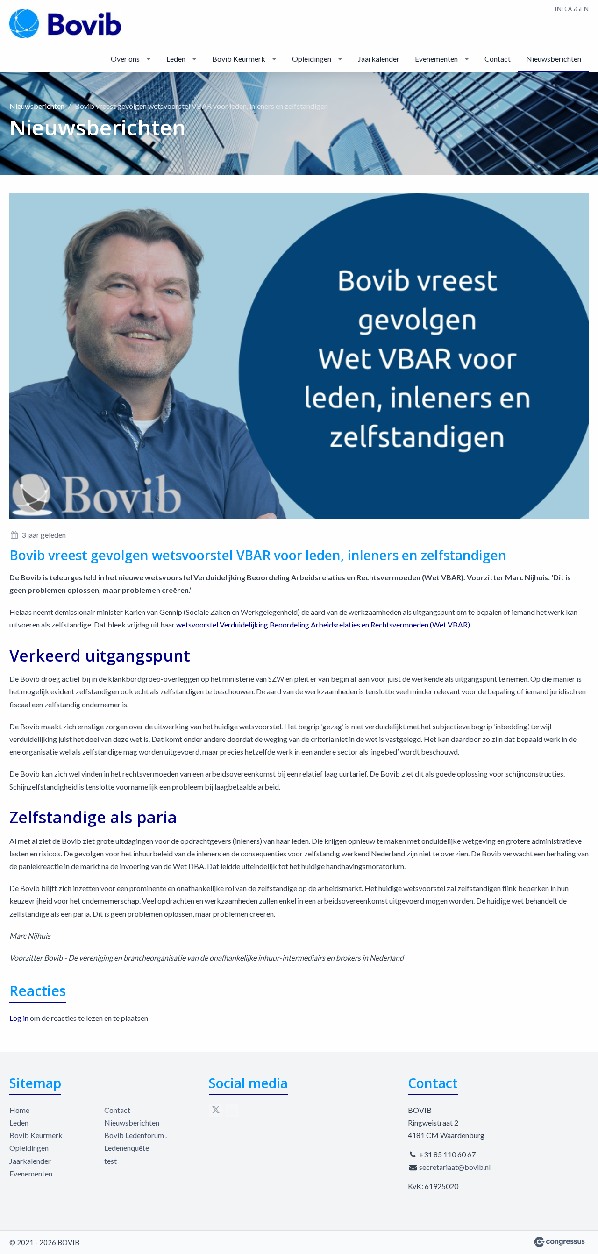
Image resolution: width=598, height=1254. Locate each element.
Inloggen (572, 9)
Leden (175, 58)
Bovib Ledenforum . (135, 1135)
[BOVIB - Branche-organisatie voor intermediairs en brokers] (65, 23)
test (110, 1160)
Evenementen (436, 58)
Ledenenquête (126, 1147)
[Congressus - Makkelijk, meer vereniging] (559, 1242)
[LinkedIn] (232, 1110)
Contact (497, 58)
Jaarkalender (378, 58)
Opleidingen (311, 58)
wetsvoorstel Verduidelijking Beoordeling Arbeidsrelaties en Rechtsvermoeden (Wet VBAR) (323, 624)
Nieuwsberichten (553, 58)
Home (19, 1109)
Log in (18, 1017)
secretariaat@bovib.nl (455, 1166)
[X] (215, 1110)
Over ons (125, 58)
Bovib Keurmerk (238, 58)
